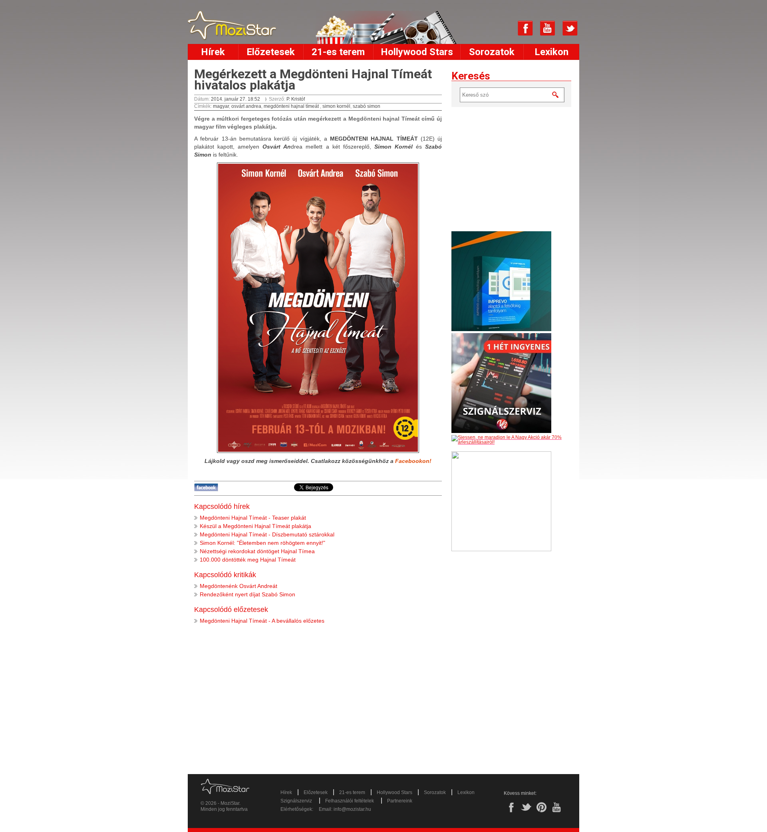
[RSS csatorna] (503, 28)
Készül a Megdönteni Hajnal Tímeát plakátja (255, 526)
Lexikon (551, 52)
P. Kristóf (295, 99)
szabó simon (366, 106)
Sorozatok (492, 52)
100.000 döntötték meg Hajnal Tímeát (248, 559)
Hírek (213, 52)
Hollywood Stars (417, 52)
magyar (221, 106)
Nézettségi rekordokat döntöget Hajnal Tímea (257, 551)
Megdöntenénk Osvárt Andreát (238, 586)
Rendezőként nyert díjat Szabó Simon (247, 594)
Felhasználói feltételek (349, 801)
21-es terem (338, 52)
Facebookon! (413, 461)
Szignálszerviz (296, 801)
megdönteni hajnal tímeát (292, 106)
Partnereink (399, 801)
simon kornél (336, 106)
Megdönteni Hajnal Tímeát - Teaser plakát (253, 517)
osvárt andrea (246, 106)
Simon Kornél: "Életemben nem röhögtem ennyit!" (262, 543)
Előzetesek (270, 52)
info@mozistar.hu (352, 809)
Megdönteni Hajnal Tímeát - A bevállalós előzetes (262, 621)
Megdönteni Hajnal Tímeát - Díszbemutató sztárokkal (267, 534)
